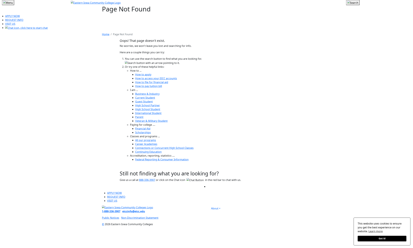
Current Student (145, 97)
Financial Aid (142, 128)
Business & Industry (147, 94)
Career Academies (146, 144)
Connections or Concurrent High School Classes (164, 148)
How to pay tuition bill (148, 86)
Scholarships (143, 132)
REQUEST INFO (14, 20)
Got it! (382, 238)
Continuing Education (148, 152)
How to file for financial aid (151, 82)
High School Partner (147, 105)
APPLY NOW (12, 16)
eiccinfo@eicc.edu (133, 211)
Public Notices (110, 218)
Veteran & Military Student (151, 121)
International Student (148, 113)
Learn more (375, 231)
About (214, 208)
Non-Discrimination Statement (139, 218)
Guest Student (144, 101)
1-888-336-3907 (111, 211)
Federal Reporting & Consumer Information (162, 159)
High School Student (147, 109)
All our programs (145, 140)
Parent (139, 117)
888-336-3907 (147, 180)
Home (105, 34)
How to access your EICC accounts (156, 78)
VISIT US (10, 24)
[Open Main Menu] (8, 2)
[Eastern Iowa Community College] (206, 2)
